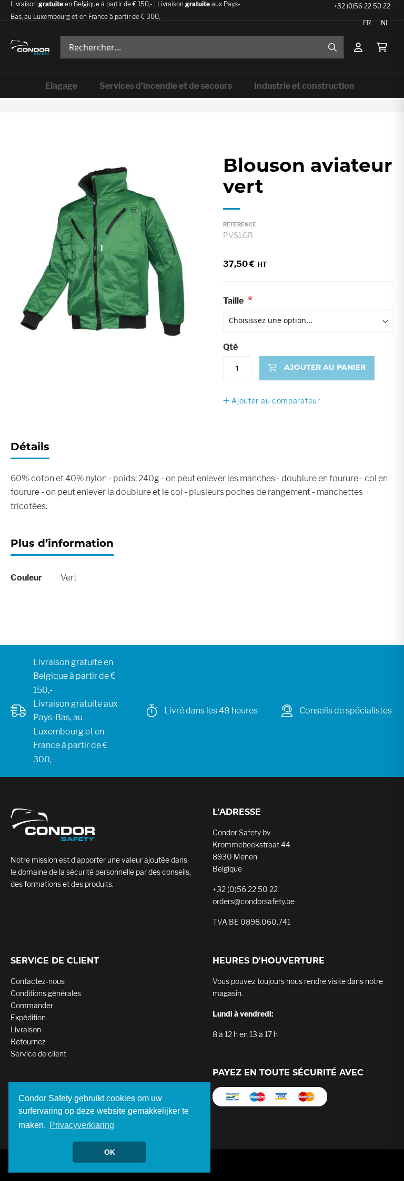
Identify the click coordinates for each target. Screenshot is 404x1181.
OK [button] (109, 1152)
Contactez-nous (38, 981)
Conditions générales (46, 993)
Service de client (38, 1053)
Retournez (28, 1041)
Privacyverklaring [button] (81, 1125)
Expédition (28, 1017)
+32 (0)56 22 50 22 (245, 889)
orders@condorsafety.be (254, 901)
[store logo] (30, 47)
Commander (32, 1005)
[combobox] (202, 47)
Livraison (26, 1029)
